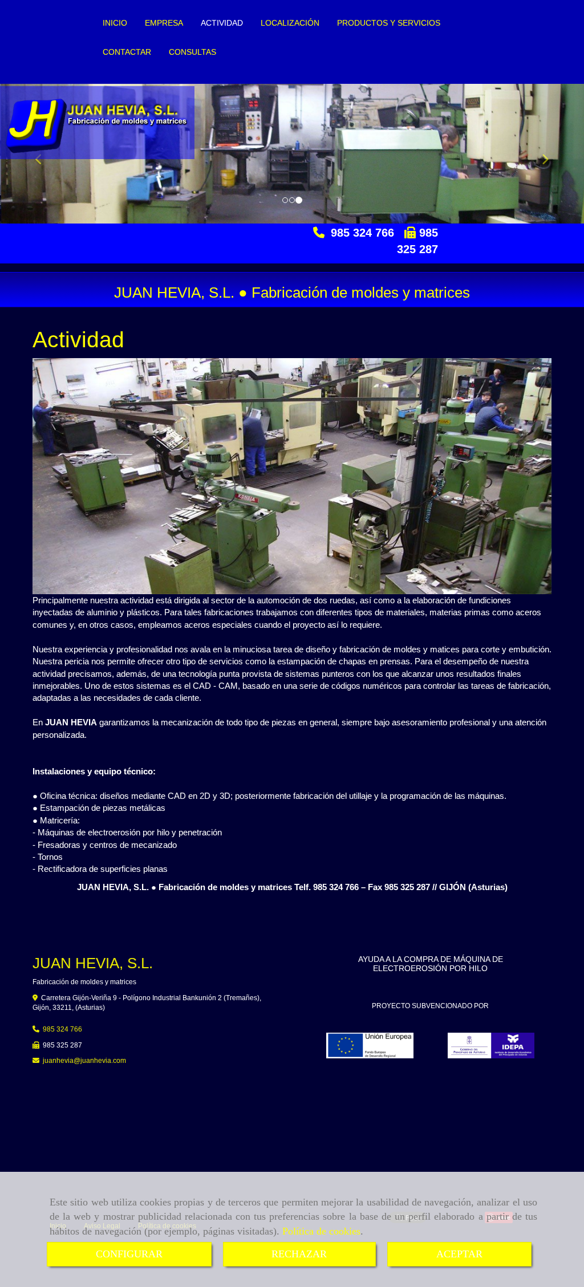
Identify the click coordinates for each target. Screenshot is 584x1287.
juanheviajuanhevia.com (84, 1061)
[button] (540, 154)
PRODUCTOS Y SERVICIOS (388, 23)
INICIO (115, 23)
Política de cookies (321, 1231)
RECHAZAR (299, 1254)
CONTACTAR (127, 52)
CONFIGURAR (129, 1254)
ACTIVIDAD (222, 23)
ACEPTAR (459, 1254)
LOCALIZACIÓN (290, 23)
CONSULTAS (192, 52)
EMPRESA (164, 23)
